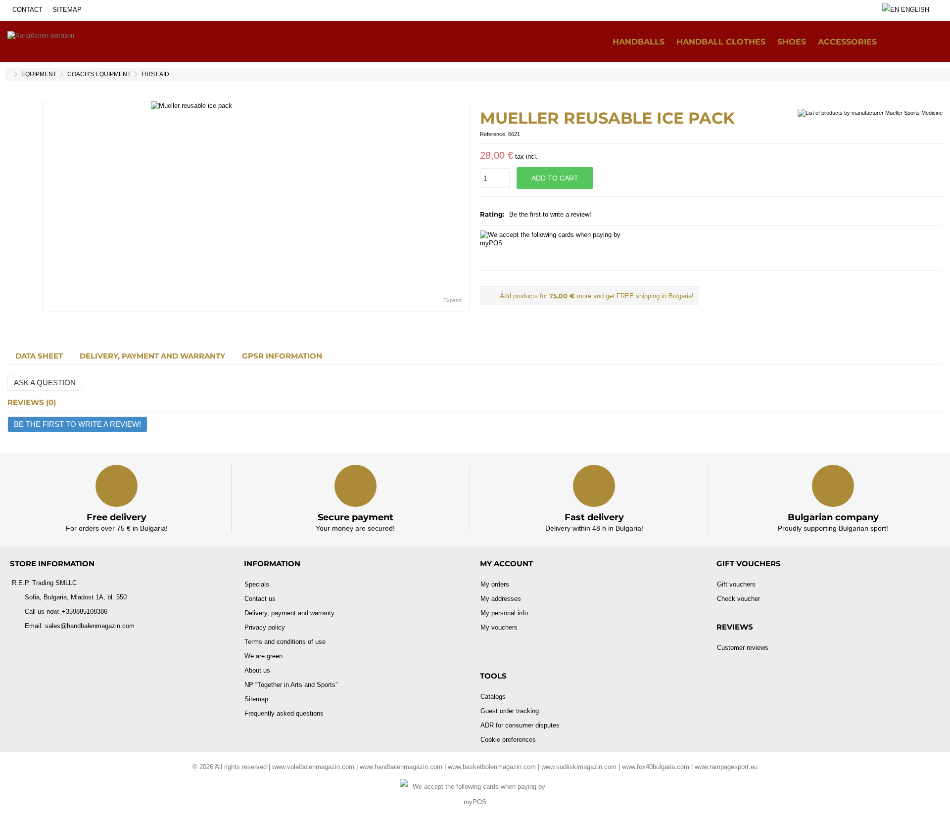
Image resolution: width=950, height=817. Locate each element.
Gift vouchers (736, 584)
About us (257, 670)
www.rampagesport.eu (726, 767)
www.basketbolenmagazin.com (492, 767)
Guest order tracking (509, 711)
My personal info (504, 613)
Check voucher (738, 598)
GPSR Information (282, 356)
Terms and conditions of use (285, 641)
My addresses (500, 598)
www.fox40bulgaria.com (655, 767)
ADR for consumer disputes (520, 725)
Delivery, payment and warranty (152, 356)
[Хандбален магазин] (40, 41)
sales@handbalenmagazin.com (90, 626)
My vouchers (499, 627)
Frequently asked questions (284, 713)
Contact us (260, 598)
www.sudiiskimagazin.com (579, 767)
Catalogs (493, 696)
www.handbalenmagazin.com (401, 767)
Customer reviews (742, 647)
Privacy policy (264, 627)
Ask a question (45, 382)
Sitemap (67, 9)
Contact (27, 9)
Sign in (932, 41)
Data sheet (39, 356)
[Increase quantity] (504, 167)
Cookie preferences (508, 739)
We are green (263, 656)
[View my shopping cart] (912, 42)
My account (506, 563)
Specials (256, 584)
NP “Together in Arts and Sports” (290, 684)
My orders (494, 584)
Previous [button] (47, 206)
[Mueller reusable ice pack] (256, 206)
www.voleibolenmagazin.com (313, 767)
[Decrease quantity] (504, 171)
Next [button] (465, 206)
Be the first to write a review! (550, 214)
